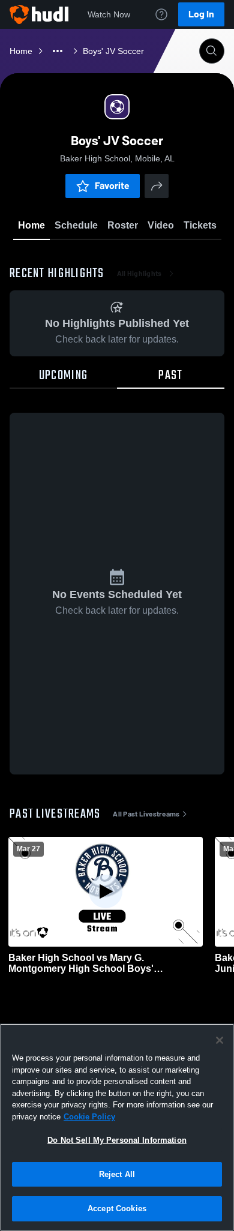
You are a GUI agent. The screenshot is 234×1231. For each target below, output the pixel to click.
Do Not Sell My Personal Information (117, 1140)
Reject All (117, 1174)
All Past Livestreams (146, 814)
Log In (201, 14)
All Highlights (139, 274)
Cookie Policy (89, 1116)
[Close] (219, 1040)
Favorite (112, 186)
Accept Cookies (117, 1208)
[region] (117, 1127)
